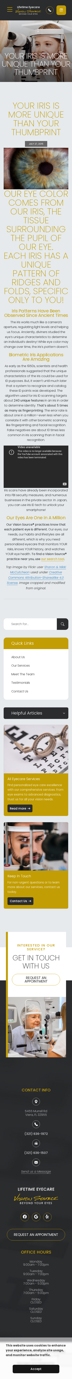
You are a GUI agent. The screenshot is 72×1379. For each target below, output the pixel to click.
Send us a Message (36, 1172)
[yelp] (47, 1217)
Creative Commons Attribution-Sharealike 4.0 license (35, 578)
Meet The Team (23, 674)
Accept (36, 1369)
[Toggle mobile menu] (10, 9)
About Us (18, 657)
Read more (18, 808)
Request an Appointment (36, 979)
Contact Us (19, 691)
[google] (36, 1217)
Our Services (20, 665)
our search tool (52, 559)
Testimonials (20, 682)
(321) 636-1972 (36, 1134)
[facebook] (25, 1217)
